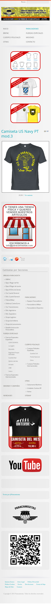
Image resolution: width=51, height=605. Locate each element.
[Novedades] (16, 259)
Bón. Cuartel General (13, 297)
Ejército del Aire (13, 361)
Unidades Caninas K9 (34, 388)
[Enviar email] (11, 259)
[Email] (47, 131)
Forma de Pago (41, 584)
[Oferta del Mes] (25, 427)
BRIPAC (8, 279)
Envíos (20, 584)
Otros (32, 360)
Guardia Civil (34, 353)
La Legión (11, 346)
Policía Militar (10, 300)
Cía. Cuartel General (12, 293)
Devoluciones (29, 584)
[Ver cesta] (22, 259)
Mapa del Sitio (9, 587)
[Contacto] (19, 226)
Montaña (11, 349)
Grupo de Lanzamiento (13, 324)
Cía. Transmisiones (12, 307)
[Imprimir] (45, 131)
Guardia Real (12, 358)
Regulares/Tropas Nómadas (13, 353)
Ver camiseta (28, 195)
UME (9, 368)
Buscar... (23, 2)
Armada (10, 364)
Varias (29, 391)
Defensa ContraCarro (13, 303)
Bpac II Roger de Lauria (13, 286)
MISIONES (30, 37)
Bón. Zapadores (11, 314)
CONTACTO (30, 42)
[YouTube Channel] (25, 465)
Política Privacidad (33, 582)
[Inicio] (5, 259)
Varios (10, 371)
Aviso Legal (21, 582)
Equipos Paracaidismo (34, 301)
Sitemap (28, 395)
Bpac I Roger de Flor (12, 283)
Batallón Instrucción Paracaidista (12, 328)
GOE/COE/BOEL (13, 342)
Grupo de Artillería (12, 321)
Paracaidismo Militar (34, 304)
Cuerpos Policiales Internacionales (33, 365)
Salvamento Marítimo (34, 385)
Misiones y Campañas (11, 386)
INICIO (5, 28)
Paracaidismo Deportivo (35, 308)
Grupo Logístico (11, 317)
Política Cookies (10, 584)
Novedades (7, 395)
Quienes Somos (9, 582)
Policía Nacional (35, 357)
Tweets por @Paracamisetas (11, 494)
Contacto (19, 587)
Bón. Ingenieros (11, 310)
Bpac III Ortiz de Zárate (13, 290)
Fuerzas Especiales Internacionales (12, 376)
